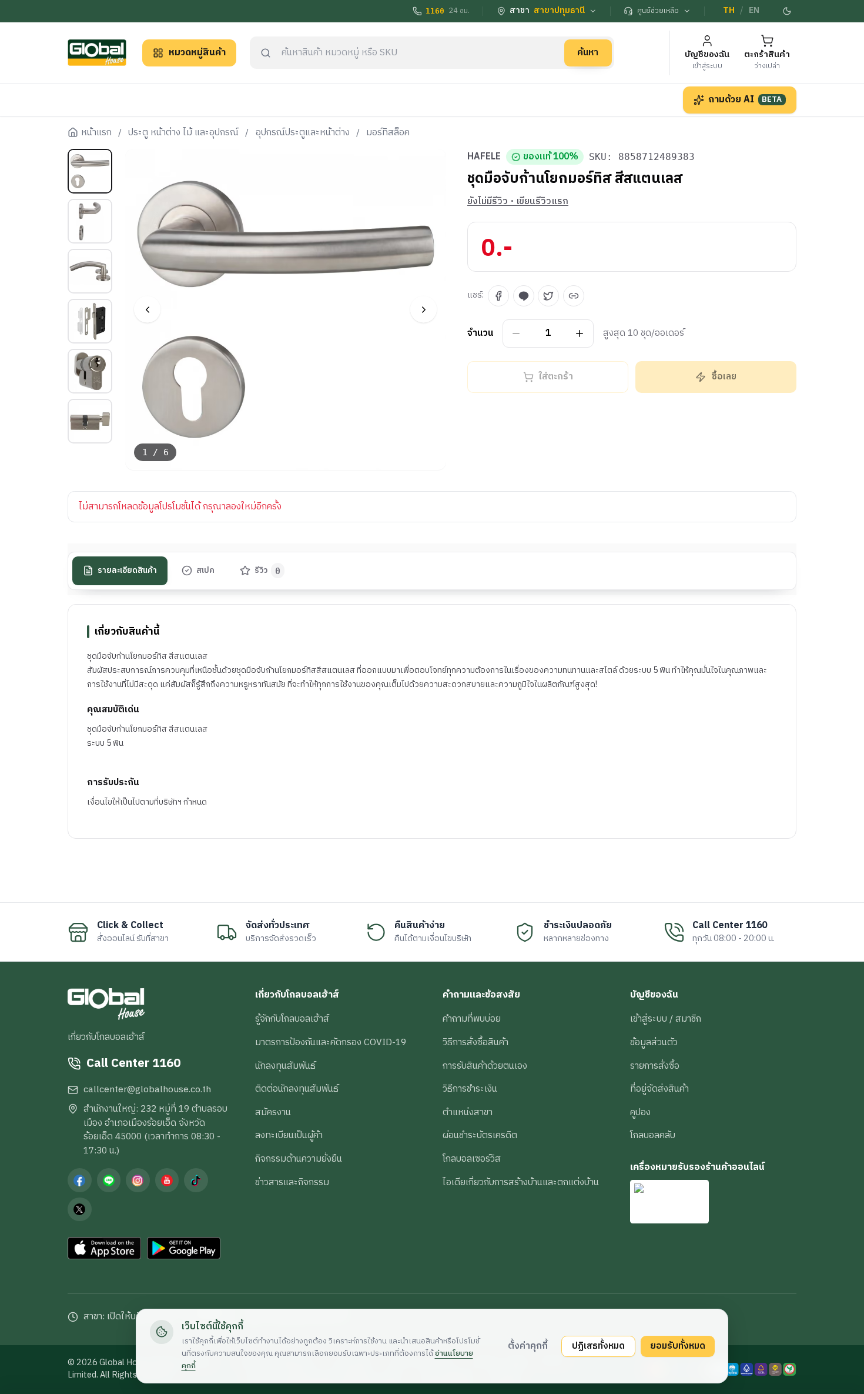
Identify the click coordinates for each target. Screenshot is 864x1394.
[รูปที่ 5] (90, 371)
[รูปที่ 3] (90, 271)
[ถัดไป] (423, 309)
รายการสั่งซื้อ (654, 1065)
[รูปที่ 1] (90, 171)
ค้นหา (587, 52)
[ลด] (516, 334)
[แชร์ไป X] (548, 295)
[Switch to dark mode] (787, 11)
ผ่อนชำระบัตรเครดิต (480, 1135)
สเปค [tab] (205, 570)
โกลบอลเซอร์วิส (472, 1158)
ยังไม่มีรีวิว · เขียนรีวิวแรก (517, 202)
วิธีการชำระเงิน (470, 1088)
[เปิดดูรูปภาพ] (286, 310)
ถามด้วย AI (745, 99)
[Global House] (97, 52)
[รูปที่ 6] (90, 421)
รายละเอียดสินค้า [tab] (127, 570)
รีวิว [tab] (267, 570)
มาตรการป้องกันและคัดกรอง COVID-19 (330, 1042)
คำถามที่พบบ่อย (472, 1018)
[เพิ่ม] (580, 334)
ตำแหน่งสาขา (468, 1112)
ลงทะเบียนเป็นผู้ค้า (289, 1135)
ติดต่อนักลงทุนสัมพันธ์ (297, 1088)
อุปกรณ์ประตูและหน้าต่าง (303, 133)
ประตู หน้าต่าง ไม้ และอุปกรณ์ (183, 133)
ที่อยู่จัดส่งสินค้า (659, 1088)
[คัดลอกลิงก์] (573, 295)
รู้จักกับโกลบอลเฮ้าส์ (292, 1018)
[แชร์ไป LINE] (523, 295)
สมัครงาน (273, 1112)
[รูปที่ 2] (90, 221)
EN (754, 11)
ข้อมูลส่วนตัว (654, 1042)
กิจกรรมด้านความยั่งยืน (298, 1158)
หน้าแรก (96, 133)
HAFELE (484, 157)
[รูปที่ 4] (90, 321)
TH (729, 11)
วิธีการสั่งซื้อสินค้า (475, 1042)
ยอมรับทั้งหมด (677, 1345)
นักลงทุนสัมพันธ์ (285, 1065)
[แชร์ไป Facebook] (498, 295)
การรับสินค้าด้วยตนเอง (485, 1065)
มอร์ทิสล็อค (388, 133)
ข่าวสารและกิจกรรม (292, 1182)
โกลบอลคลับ (652, 1135)
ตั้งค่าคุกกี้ (528, 1345)
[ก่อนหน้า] (147, 309)
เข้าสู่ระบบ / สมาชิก (665, 1018)
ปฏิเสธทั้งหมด (598, 1345)
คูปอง (640, 1112)
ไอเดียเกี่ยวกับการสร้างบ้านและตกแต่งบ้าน (521, 1182)
